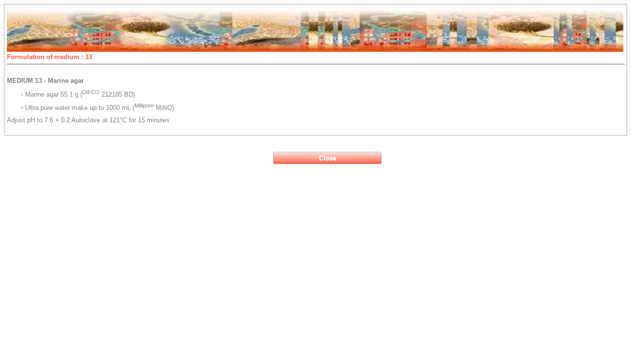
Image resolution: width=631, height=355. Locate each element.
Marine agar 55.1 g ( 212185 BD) (80, 94)
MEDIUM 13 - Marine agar (45, 80)
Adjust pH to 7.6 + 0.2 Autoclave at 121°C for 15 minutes (88, 120)
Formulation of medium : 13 (49, 57)
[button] (327, 158)
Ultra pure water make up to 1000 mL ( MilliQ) (99, 107)
